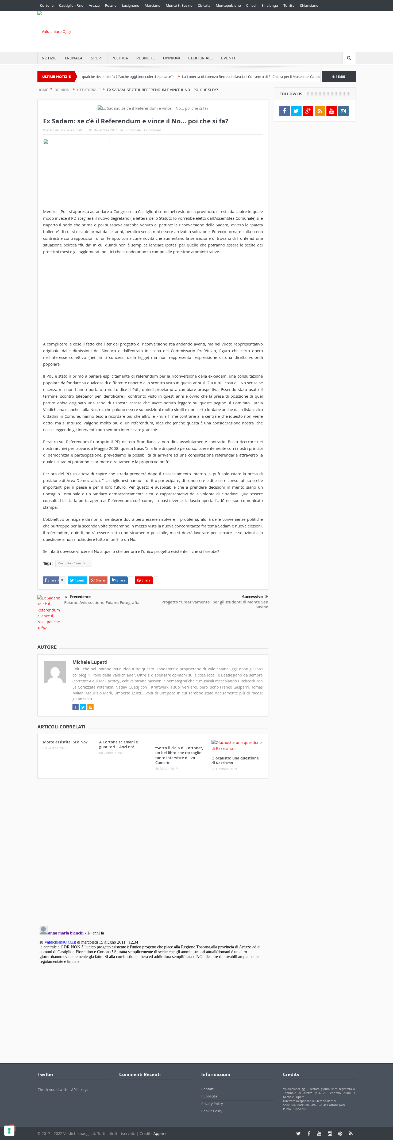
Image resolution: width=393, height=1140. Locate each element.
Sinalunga (269, 5)
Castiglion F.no (71, 5)
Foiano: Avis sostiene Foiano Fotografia (102, 602)
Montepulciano (228, 5)
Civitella (204, 5)
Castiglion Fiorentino (73, 563)
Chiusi (251, 5)
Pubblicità (209, 1096)
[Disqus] (152, 854)
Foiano (111, 5)
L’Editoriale (200, 58)
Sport (97, 58)
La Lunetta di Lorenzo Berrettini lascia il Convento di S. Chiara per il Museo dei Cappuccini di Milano (244, 76)
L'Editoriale (133, 130)
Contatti (207, 1088)
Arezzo (94, 5)
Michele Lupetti (71, 130)
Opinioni (171, 58)
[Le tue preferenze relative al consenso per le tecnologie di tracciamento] (9, 1131)
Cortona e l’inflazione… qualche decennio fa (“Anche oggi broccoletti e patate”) (89, 76)
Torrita (289, 5)
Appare (160, 1133)
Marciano (152, 5)
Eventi (228, 58)
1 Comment (152, 130)
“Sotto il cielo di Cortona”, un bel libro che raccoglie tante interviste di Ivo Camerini (179, 755)
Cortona (47, 5)
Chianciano (309, 5)
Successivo (252, 596)
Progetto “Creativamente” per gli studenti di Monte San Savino (214, 604)
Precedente (80, 596)
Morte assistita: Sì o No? (65, 741)
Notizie (49, 58)
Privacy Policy (212, 1103)
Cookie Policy (211, 1110)
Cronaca (74, 58)
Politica (119, 58)
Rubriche (145, 58)
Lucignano (130, 5)
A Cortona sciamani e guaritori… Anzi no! (118, 744)
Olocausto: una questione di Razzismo (235, 760)
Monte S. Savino (179, 5)
